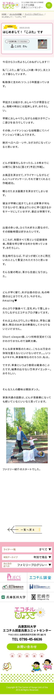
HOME (4, 14)
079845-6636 (30, 639)
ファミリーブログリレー (34, 14)
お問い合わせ (27, 646)
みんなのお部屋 (16, 14)
